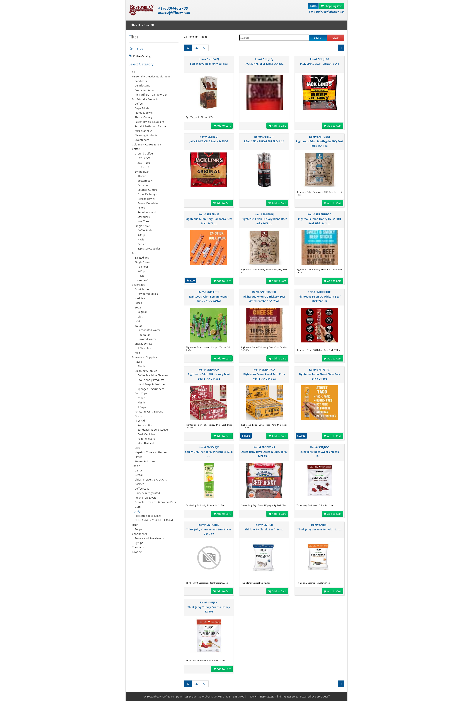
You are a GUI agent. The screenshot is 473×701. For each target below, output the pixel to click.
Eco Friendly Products (145, 99)
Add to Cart (224, 125)
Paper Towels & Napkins (149, 121)
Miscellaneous (143, 131)
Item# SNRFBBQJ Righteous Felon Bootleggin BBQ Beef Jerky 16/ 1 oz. (319, 141)
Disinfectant (142, 85)
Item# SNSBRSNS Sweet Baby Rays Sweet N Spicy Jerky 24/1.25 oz (264, 451)
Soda (138, 307)
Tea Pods (143, 266)
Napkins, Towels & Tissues (151, 452)
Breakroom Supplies (144, 357)
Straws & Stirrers (145, 461)
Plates (138, 457)
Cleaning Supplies (146, 371)
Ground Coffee (144, 153)
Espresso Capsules (149, 248)
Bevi (137, 321)
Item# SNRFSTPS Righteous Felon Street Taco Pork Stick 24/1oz (319, 374)
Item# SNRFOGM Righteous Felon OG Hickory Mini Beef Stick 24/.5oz (209, 374)
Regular (142, 312)
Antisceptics (144, 425)
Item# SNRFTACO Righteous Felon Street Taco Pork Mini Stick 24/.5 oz (264, 374)
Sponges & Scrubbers (150, 389)
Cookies (139, 484)
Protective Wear (144, 90)
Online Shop (142, 25)
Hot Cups (140, 407)
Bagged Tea (142, 257)
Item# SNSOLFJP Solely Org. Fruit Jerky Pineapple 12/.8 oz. (209, 451)
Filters (138, 416)
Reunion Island (146, 212)
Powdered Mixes (147, 294)
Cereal (139, 475)
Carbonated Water (148, 330)
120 (196, 47)
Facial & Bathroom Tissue (150, 126)
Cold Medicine (146, 434)
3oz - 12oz (143, 162)
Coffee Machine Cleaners (153, 375)
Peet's (141, 208)
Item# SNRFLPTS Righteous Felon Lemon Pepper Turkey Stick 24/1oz (209, 296)
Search (318, 37)
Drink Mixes (142, 289)
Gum (138, 506)
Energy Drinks (143, 343)
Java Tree (143, 221)
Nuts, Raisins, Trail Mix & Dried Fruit (152, 522)
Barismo (142, 185)
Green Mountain (147, 203)
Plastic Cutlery (143, 117)
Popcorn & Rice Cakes (148, 515)
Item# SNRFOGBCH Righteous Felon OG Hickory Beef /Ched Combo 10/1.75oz (264, 296)
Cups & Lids (142, 108)
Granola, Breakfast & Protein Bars (155, 502)
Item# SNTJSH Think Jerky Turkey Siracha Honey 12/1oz (209, 607)
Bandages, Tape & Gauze (152, 429)
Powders (137, 552)
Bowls (138, 362)
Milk (137, 352)
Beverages (138, 284)
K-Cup (141, 235)
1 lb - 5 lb (143, 167)
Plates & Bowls (144, 112)
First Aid (140, 420)
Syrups (139, 543)
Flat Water (143, 334)
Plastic (141, 366)
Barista (141, 244)
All (133, 72)
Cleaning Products (146, 135)
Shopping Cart (333, 6)
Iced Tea (140, 298)
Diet (139, 316)
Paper (141, 398)
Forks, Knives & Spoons (149, 411)
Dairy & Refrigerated (147, 493)
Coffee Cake (142, 488)
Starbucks (143, 217)
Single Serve (142, 226)
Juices (138, 303)
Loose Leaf (141, 280)
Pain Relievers (146, 438)
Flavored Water (146, 339)
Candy (138, 470)
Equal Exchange (147, 194)
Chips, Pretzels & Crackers (151, 479)
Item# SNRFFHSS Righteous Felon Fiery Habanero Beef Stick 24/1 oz (209, 219)
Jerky (138, 511)
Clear (335, 37)
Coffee (139, 103)
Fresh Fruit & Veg (145, 497)
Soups (138, 529)
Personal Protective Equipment (151, 76)
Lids (137, 447)
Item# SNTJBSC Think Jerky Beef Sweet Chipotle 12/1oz (320, 451)
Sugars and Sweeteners (149, 538)
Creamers (138, 547)
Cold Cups (141, 393)
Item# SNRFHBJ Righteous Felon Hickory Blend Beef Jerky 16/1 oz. (264, 219)
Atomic (141, 176)
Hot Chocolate (143, 348)
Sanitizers (141, 81)
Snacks (136, 466)
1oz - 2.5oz (144, 158)
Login (313, 6)
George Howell (146, 199)
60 (187, 47)
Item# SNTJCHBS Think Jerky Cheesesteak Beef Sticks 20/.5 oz (208, 529)
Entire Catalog (142, 56)
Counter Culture (147, 189)
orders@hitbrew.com (174, 13)
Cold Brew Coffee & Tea (146, 144)
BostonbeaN (145, 180)
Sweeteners (142, 140)
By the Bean (142, 171)
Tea (134, 253)
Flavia (140, 239)
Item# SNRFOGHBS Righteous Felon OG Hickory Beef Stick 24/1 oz (319, 296)
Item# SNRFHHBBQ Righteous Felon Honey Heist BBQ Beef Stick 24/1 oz (319, 219)
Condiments (139, 534)
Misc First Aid (145, 443)
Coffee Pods (144, 230)
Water (138, 325)
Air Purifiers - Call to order (151, 94)
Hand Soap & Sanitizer (151, 384)
